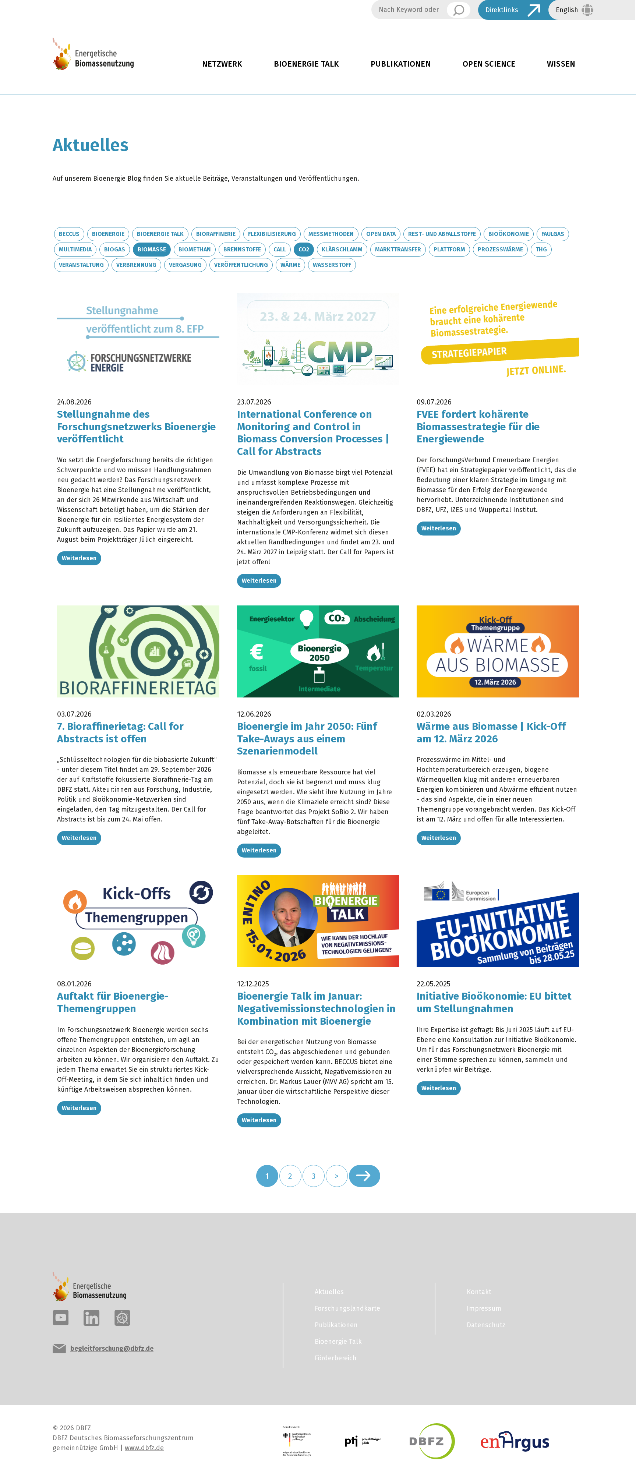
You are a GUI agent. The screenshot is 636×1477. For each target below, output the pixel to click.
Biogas (114, 249)
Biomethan (195, 249)
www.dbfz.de (144, 1448)
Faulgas (552, 233)
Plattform (449, 249)
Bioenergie (108, 233)
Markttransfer (398, 249)
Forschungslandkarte (347, 1308)
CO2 (303, 249)
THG (541, 249)
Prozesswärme (500, 249)
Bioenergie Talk (306, 64)
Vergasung (185, 264)
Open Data (381, 233)
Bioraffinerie (216, 233)
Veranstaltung (81, 264)
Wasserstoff (332, 264)
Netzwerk (222, 64)
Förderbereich (336, 1358)
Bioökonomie (508, 233)
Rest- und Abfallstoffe (442, 233)
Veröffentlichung (241, 264)
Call (279, 249)
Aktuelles (329, 1292)
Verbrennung (136, 264)
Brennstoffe (242, 249)
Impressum (484, 1308)
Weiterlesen (79, 558)
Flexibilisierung (272, 233)
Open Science (489, 64)
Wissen (561, 64)
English (567, 10)
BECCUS (69, 233)
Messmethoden (331, 233)
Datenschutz (486, 1325)
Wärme (290, 264)
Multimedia (75, 249)
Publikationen (401, 64)
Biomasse (152, 249)
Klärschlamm (342, 249)
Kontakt (479, 1292)
